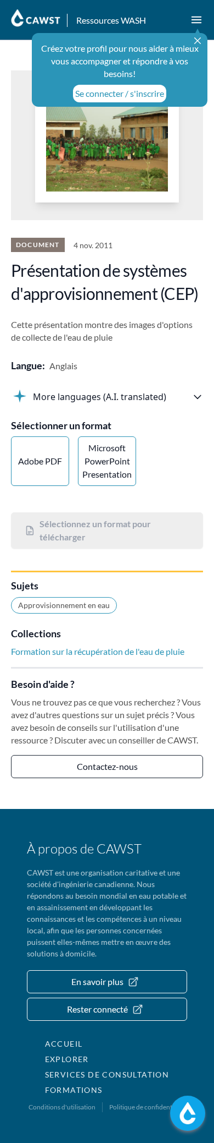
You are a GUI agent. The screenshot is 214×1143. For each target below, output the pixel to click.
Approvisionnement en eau (64, 605)
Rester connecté (97, 1009)
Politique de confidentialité (147, 1107)
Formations (74, 1090)
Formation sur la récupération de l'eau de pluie (97, 651)
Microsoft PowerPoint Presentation (107, 460)
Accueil (64, 1043)
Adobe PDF (40, 461)
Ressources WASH (111, 20)
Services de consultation (107, 1074)
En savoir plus (97, 981)
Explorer (67, 1059)
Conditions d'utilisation (62, 1107)
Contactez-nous (107, 766)
